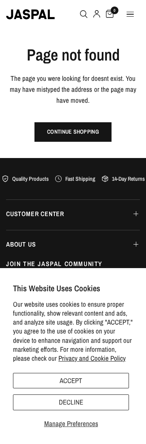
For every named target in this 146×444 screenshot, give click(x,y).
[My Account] (96, 14)
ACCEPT (71, 380)
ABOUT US (21, 244)
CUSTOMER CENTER (35, 213)
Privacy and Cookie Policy (92, 358)
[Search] (83, 14)
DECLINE (71, 402)
